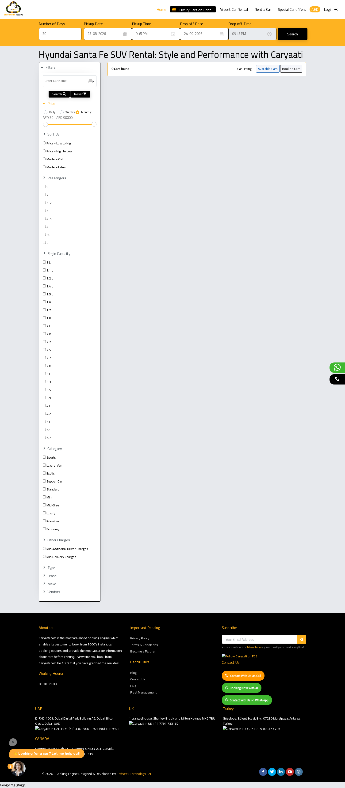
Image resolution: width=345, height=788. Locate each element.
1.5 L (49, 294)
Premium (52, 521)
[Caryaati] (13, 9)
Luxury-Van (54, 465)
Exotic (50, 473)
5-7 (49, 203)
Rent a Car (263, 9)
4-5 (49, 219)
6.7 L (49, 438)
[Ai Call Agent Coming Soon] (337, 379)
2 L (48, 326)
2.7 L (49, 358)
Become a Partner (143, 651)
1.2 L (49, 278)
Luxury (50, 513)
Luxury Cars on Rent (195, 9)
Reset (78, 94)
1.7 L (49, 310)
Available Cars (268, 69)
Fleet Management (143, 692)
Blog (133, 672)
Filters (51, 67)
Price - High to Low (59, 151)
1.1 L (49, 270)
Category (54, 448)
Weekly (70, 112)
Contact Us (137, 679)
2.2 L (49, 342)
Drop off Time (239, 23)
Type (51, 568)
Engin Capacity (58, 253)
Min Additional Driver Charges (67, 549)
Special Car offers (292, 9)
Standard (52, 489)
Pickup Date (93, 23)
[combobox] (69, 81)
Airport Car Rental (234, 9)
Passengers (56, 178)
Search (292, 34)
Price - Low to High (59, 143)
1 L (48, 262)
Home (161, 9)
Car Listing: (244, 68)
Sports (51, 457)
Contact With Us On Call (245, 676)
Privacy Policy (139, 638)
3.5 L (49, 390)
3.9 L (49, 398)
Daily (52, 112)
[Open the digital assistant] (18, 768)
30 (48, 235)
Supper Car (54, 481)
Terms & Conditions (144, 644)
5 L (48, 422)
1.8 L (49, 318)
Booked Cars (291, 69)
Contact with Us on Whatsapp (249, 700)
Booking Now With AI (244, 688)
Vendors (53, 592)
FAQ (133, 685)
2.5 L (49, 350)
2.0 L (49, 334)
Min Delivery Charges (61, 557)
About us (46, 627)
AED (314, 9)
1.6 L (49, 302)
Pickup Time (141, 23)
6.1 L (49, 430)
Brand (52, 576)
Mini (49, 497)
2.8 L (49, 366)
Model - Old (54, 159)
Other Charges (58, 540)
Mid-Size (52, 505)
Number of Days (52, 23)
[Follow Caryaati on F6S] (239, 656)
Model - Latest (56, 167)
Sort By (53, 134)
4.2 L (49, 414)
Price (51, 103)
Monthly (86, 112)
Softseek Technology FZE (134, 774)
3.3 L (49, 382)
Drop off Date (191, 23)
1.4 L (49, 286)
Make (51, 584)
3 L (48, 374)
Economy (52, 529)
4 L (48, 406)
